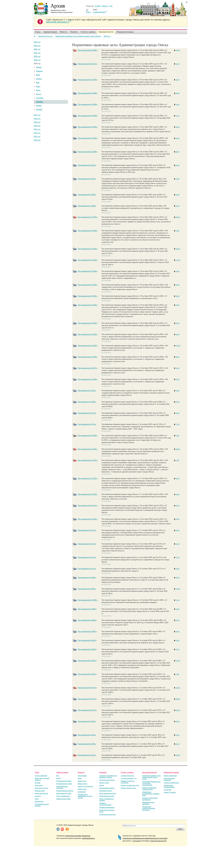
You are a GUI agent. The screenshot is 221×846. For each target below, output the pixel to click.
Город (37, 772)
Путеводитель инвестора (107, 814)
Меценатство (39, 801)
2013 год (37, 129)
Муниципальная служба (64, 783)
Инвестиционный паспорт (107, 793)
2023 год (37, 46)
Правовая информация (106, 807)
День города (39, 785)
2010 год (37, 140)
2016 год (37, 119)
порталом (136, 841)
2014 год (37, 126)
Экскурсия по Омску (41, 788)
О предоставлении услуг (129, 778)
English (98, 6)
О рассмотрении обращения (169, 779)
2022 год (37, 49)
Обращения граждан (171, 772)
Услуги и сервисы (127, 772)
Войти (186, 2)
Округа (58, 778)
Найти (180, 829)
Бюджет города (104, 782)
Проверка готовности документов (128, 781)
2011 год (37, 136)
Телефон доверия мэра (171, 782)
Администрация (62, 772)
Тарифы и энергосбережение (105, 804)
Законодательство (149, 772)
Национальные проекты (107, 780)
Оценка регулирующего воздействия (150, 798)
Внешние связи (40, 790)
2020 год (37, 56)
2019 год (37, 60)
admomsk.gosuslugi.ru (57, 22)
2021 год (37, 53)
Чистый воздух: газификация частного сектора (85, 796)
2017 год (37, 115)
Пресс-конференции (63, 796)
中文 (111, 6)
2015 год (37, 122)
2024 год (37, 42)
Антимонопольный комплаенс (148, 803)
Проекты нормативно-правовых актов (149, 788)
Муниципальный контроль (64, 790)
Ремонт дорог (82, 789)
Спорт (37, 799)
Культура (38, 796)
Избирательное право (63, 799)
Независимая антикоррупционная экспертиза (148, 808)
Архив (57, 5)
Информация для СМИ (63, 793)
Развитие (103, 772)
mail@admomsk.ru (88, 838)
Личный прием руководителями (169, 786)
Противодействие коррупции (62, 787)
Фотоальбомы (82, 775)
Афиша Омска (82, 783)
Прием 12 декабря (170, 792)
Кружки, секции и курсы (128, 788)
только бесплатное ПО (158, 841)
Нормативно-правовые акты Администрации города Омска (151, 777)
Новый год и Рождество (85, 786)
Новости (81, 772)
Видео (80, 778)
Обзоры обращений (170, 775)
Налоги (101, 785)
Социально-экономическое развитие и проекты (108, 776)
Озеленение (82, 791)
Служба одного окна (127, 775)
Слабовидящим (99, 12)
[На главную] (34, 36)
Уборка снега (82, 781)
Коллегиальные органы (63, 781)
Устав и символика (41, 775)
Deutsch (105, 6)
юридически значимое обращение (77, 836)
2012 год (37, 133)
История (37, 782)
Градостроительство (41, 793)
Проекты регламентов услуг (130, 785)
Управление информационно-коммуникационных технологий (145, 838)
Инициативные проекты (107, 788)
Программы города (105, 790)
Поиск (88, 12)
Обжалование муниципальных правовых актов (150, 793)
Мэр (57, 775)
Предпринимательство (106, 796)
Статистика (167, 789)
